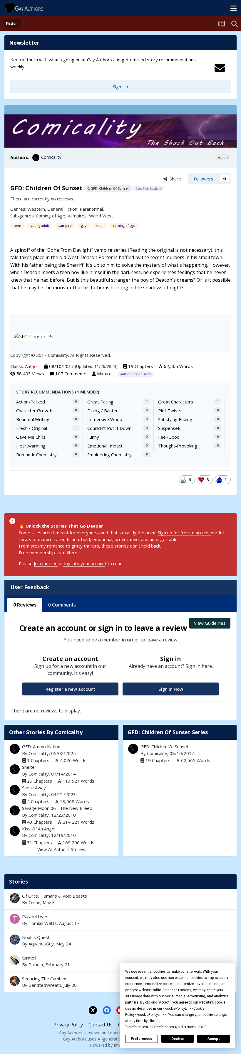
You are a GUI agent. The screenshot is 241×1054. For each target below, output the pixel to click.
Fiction (222, 157)
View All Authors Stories (61, 849)
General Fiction (62, 209)
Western (36, 209)
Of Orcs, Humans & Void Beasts (120, 899)
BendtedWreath (45, 985)
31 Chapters (39, 842)
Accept (213, 1039)
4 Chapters (38, 801)
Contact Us (100, 1024)
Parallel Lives (120, 920)
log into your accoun (84, 563)
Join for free (46, 563)
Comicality (51, 157)
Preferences (141, 1039)
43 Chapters (39, 822)
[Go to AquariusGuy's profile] (15, 940)
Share (174, 179)
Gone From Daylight (148, 188)
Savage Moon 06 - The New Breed (57, 808)
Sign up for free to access (184, 533)
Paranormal (91, 209)
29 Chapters (39, 781)
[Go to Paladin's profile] (15, 960)
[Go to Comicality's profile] (35, 157)
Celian (34, 902)
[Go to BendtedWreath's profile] (15, 981)
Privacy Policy (68, 1024)
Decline (177, 1039)
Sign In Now (170, 689)
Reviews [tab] (24, 605)
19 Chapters (140, 366)
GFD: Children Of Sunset (164, 746)
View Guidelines (210, 623)
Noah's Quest (120, 940)
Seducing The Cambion (45, 979)
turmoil (120, 961)
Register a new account (70, 689)
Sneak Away (34, 787)
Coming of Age (50, 216)
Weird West (101, 216)
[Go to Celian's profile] (15, 898)
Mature (104, 373)
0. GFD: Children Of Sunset (107, 188)
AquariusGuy (41, 944)
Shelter (29, 767)
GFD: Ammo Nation (41, 746)
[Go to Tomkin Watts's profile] (15, 919)
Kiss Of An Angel (38, 829)
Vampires (77, 216)
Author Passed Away (135, 374)
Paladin (36, 964)
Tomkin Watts (43, 923)
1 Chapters (38, 760)
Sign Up (120, 86)
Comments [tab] (62, 605)
